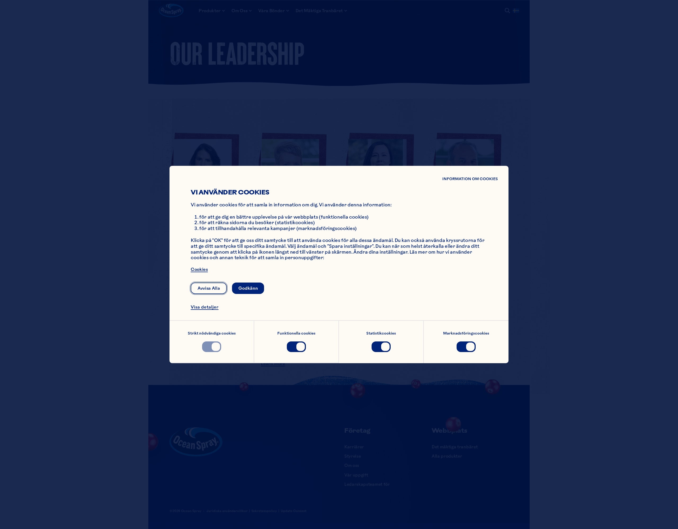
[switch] (211, 346)
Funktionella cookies (296, 333)
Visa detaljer (204, 307)
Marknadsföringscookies (466, 333)
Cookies (199, 269)
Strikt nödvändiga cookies (212, 333)
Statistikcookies (381, 333)
